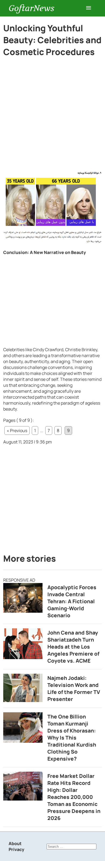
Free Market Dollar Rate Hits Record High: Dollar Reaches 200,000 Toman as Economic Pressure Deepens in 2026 (73, 797)
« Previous (17, 430)
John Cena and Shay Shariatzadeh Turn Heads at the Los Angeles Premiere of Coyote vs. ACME (73, 646)
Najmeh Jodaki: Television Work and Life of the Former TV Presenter (73, 688)
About (15, 843)
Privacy (16, 849)
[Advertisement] (52, 116)
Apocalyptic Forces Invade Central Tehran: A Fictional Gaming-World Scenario (71, 601)
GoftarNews (31, 8)
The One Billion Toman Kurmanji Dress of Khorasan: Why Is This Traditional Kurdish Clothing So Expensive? (71, 737)
